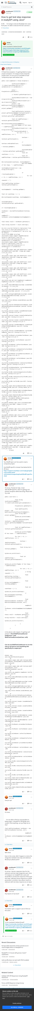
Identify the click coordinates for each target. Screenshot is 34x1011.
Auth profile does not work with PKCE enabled (15, 960)
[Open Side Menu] (2, 2)
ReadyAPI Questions (7, 7)
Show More (6, 28)
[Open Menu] (32, 7)
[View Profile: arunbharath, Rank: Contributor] (3, 12)
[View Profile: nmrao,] (4, 43)
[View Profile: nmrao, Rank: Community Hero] (5, 458)
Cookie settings (17, 1003)
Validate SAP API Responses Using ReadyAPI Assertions (15, 976)
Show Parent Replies (5, 64)
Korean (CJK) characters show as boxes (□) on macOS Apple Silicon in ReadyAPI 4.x (15, 946)
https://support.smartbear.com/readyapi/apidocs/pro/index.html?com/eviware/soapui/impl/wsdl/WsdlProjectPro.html (18, 473)
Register (25, 2)
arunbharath (9, 11)
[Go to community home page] (10, 2)
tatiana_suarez (13, 962)
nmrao (8, 42)
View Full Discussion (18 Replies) (10, 62)
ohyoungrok (11, 949)
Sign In (30, 2)
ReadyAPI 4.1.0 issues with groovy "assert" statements (14, 953)
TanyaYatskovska (13, 985)
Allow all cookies (17, 1007)
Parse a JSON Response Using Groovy (13, 983)
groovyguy (11, 956)
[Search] (20, 3)
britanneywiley (14, 979)
